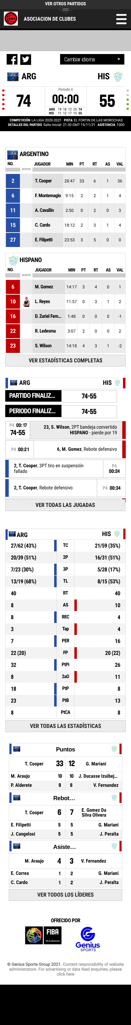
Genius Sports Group (88, 939)
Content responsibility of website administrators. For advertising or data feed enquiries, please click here (66, 969)
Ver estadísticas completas (65, 360)
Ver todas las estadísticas (65, 726)
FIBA (43, 939)
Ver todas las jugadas (65, 505)
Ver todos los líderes (65, 894)
